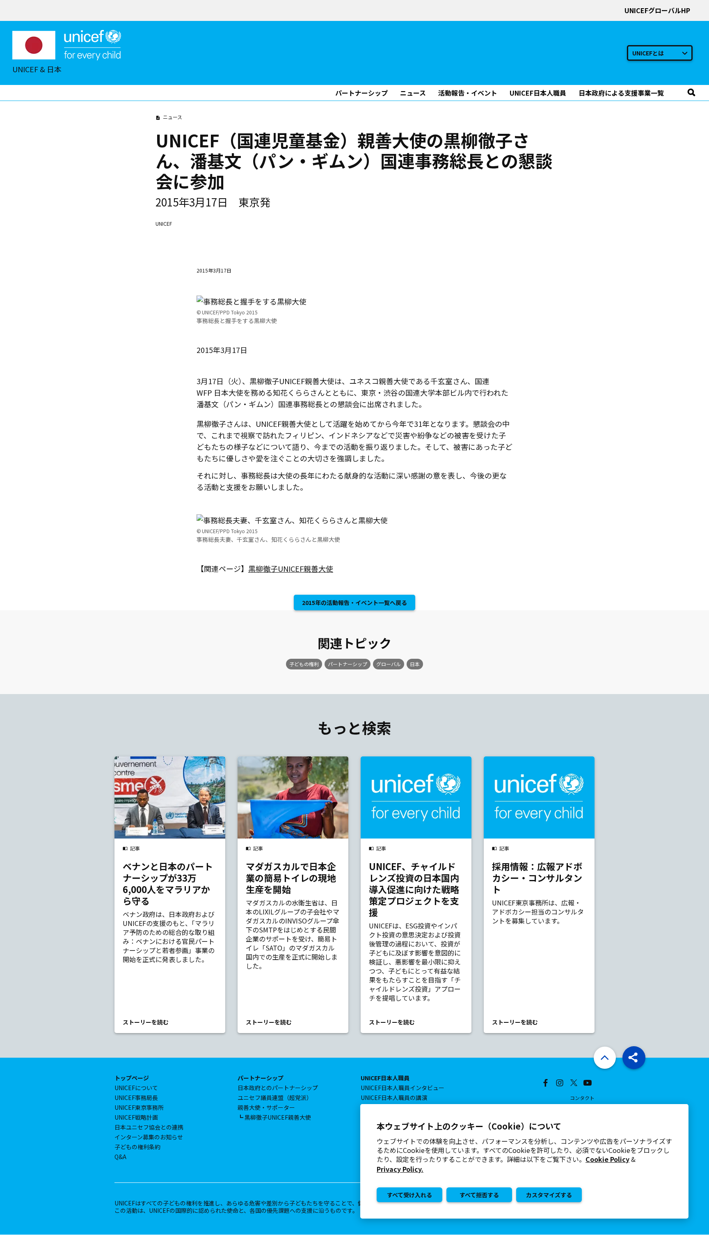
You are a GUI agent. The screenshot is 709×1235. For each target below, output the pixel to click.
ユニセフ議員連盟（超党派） (275, 1097)
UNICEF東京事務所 (139, 1107)
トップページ (131, 1077)
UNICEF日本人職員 (385, 1077)
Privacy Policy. (400, 1169)
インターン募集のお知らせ (148, 1137)
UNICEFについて (136, 1087)
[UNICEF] (66, 43)
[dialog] (524, 1161)
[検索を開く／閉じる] (691, 93)
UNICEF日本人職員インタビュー (402, 1087)
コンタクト (582, 1097)
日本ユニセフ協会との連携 (148, 1127)
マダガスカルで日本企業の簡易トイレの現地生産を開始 (291, 877)
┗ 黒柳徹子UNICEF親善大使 (274, 1117)
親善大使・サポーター (266, 1107)
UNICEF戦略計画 (136, 1117)
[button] (633, 1057)
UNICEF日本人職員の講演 (394, 1097)
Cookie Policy (607, 1159)
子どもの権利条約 (137, 1146)
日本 (415, 663)
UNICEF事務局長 (136, 1097)
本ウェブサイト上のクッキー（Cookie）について (469, 1126)
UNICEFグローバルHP (657, 10)
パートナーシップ (347, 663)
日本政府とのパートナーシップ (278, 1087)
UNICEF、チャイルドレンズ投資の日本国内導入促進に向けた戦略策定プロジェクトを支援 (414, 889)
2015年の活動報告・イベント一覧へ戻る (354, 602)
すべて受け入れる (409, 1195)
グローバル (388, 663)
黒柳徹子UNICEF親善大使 (290, 568)
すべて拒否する (479, 1195)
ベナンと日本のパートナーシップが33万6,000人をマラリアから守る (168, 883)
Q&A (120, 1156)
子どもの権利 (304, 663)
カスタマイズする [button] (549, 1195)
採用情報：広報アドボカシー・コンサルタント (537, 877)
